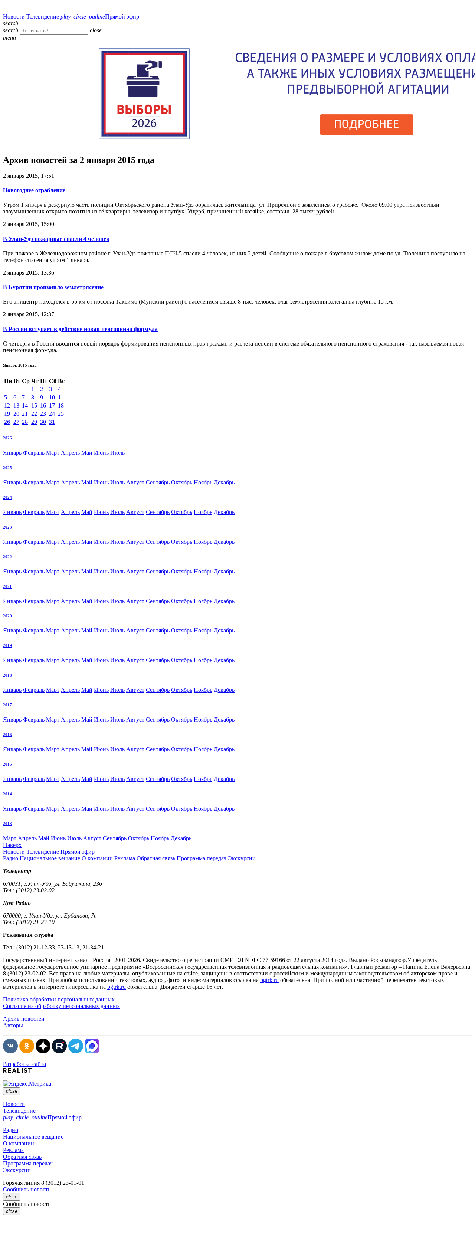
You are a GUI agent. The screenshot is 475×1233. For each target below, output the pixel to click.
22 (34, 414)
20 (16, 414)
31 (52, 422)
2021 (7, 586)
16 (43, 405)
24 (52, 414)
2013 (7, 823)
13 (16, 405)
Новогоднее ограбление (34, 190)
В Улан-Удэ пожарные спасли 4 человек (56, 239)
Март (52, 452)
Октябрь (181, 482)
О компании (97, 858)
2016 (7, 734)
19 (7, 414)
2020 (7, 616)
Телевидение (42, 16)
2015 (7, 764)
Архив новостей (24, 1018)
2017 (7, 705)
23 (43, 414)
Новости (14, 16)
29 (34, 422)
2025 (7, 467)
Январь (12, 452)
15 (34, 405)
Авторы (13, 1025)
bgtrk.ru (269, 980)
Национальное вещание (50, 858)
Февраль (34, 452)
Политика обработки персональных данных (59, 999)
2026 (7, 438)
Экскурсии (242, 858)
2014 (7, 794)
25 (61, 414)
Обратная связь (156, 858)
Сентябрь (158, 482)
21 (25, 414)
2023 (7, 527)
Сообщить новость (26, 1189)
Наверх (12, 845)
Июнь (101, 452)
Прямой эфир (99, 16)
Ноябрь (203, 482)
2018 (7, 675)
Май (86, 452)
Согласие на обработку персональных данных (61, 1006)
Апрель (70, 452)
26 (7, 422)
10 (52, 397)
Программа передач (201, 858)
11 (60, 397)
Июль (117, 452)
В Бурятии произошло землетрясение (53, 287)
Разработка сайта (24, 1064)
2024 (7, 497)
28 (25, 422)
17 (52, 405)
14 (25, 405)
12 (7, 405)
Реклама (124, 858)
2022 (7, 557)
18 (61, 405)
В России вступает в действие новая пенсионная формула (80, 329)
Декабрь (224, 482)
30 (43, 422)
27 (16, 422)
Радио (10, 858)
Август (135, 482)
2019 (7, 645)
